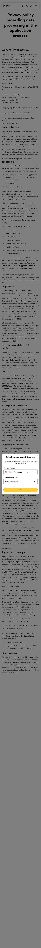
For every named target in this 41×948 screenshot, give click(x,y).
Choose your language (10, 477)
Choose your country (10, 468)
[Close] (37, 455)
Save (20, 490)
